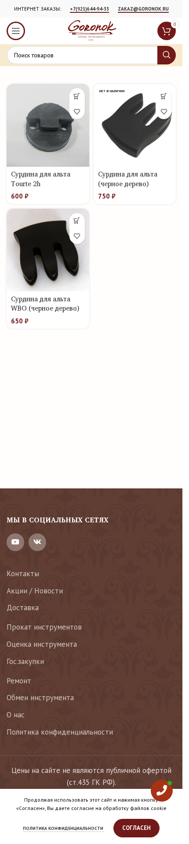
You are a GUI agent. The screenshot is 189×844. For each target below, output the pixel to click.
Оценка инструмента (42, 644)
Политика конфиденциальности (60, 732)
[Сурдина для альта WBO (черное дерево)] (48, 250)
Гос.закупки (25, 661)
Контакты (23, 573)
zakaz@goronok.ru (143, 9)
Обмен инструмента (40, 697)
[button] (77, 96)
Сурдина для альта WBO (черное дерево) (45, 303)
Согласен (136, 828)
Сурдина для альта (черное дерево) (127, 179)
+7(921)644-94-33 (89, 9)
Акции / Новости (35, 591)
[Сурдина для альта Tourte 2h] (48, 125)
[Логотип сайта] (91, 30)
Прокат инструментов (44, 627)
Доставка (23, 607)
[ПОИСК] (166, 55)
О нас (16, 715)
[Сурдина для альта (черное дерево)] (135, 125)
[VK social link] (37, 542)
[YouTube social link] (15, 542)
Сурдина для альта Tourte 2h (40, 179)
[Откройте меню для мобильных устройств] (15, 31)
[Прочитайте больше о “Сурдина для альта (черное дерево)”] (163, 96)
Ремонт (19, 681)
